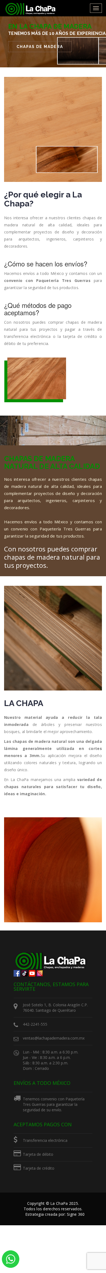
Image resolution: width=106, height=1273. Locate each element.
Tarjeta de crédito (38, 1168)
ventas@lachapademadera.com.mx (54, 1038)
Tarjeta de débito (38, 1154)
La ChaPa (59, 1203)
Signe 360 (76, 1214)
